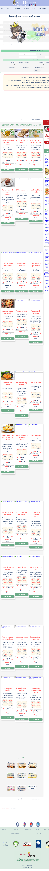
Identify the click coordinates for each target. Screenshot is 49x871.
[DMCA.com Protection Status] (16, 847)
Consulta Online (43, 8)
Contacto (16, 829)
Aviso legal (37, 829)
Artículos (9, 8)
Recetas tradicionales (27, 867)
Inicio (2, 8)
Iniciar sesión (4, 12)
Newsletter (4, 829)
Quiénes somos (28, 829)
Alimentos (17, 8)
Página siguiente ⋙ (36, 119)
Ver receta (7, 170)
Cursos (33, 8)
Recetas (26, 8)
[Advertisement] (24, 104)
